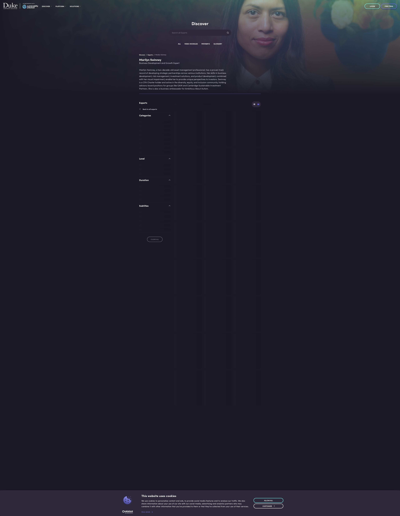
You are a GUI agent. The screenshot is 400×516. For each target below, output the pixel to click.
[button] (154, 117)
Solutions (74, 6)
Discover (46, 6)
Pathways (205, 44)
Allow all (268, 500)
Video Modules (191, 44)
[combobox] (198, 33)
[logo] (20, 6)
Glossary (218, 44)
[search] (227, 33)
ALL (179, 44)
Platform (60, 6)
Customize (267, 506)
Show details (145, 512)
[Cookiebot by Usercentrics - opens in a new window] (128, 512)
